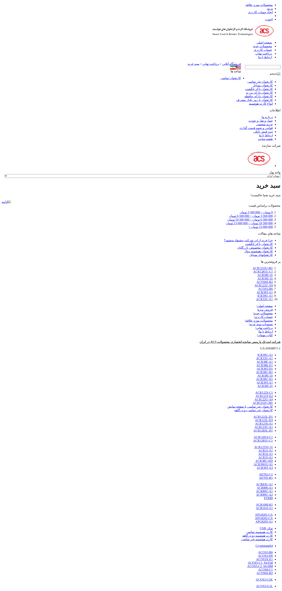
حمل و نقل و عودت (260, 120)
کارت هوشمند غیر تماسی (257, 539)
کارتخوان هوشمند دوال (258, 251)
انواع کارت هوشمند (261, 103)
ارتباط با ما (265, 57)
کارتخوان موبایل (263, 85)
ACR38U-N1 (264, 379)
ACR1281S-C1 (263, 437)
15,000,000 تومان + (260, 226)
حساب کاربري (263, 49)
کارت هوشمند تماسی (259, 532)
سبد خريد (193, 63)
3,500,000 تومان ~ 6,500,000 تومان (251, 216)
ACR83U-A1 (264, 484)
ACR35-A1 (265, 457)
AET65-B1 (266, 477)
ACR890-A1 (265, 487)
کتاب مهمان (265, 335)
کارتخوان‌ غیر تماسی (260, 81)
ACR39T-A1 (265, 292)
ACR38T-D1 (265, 368)
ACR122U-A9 (264, 285)
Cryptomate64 (264, 545)
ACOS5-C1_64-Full (260, 562)
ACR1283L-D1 (263, 430)
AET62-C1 (266, 474)
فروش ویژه (265, 309)
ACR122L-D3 (264, 420)
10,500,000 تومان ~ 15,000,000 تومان (249, 223)
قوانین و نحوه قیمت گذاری (256, 128)
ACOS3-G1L (264, 586)
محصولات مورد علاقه (259, 5)
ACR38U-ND (264, 461)
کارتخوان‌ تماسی (230, 78)
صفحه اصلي (264, 42)
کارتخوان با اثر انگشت (259, 89)
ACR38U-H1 (264, 372)
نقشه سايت (265, 139)
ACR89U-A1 (264, 491)
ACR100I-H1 (264, 504)
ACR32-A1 (265, 454)
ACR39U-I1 (265, 278)
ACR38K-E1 (264, 365)
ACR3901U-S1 (263, 464)
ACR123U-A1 (264, 427)
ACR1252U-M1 (263, 268)
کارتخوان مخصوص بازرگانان (255, 247)
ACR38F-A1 (265, 361)
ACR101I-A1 (264, 508)
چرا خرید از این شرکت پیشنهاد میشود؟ (248, 240)
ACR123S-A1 (264, 423)
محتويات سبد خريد (261, 324)
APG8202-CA (264, 518)
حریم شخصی (264, 124)
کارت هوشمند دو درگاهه (257, 535)
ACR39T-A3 (265, 467)
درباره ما (267, 117)
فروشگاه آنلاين (231, 63)
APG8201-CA (264, 514)
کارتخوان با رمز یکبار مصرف (254, 100)
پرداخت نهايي (263, 53)
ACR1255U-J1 (263, 447)
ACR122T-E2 (264, 396)
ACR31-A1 (265, 450)
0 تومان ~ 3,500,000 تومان (256, 212)
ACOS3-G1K (264, 579)
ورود (270, 8)
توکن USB (266, 528)
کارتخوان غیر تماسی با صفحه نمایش (250, 406)
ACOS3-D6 (265, 555)
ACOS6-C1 (265, 569)
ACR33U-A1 (264, 299)
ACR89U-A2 (264, 494)
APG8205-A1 (264, 521)
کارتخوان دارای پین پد (259, 92)
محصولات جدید (262, 46)
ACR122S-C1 (264, 392)
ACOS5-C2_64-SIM (260, 566)
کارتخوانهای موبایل (261, 255)
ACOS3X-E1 (264, 559)
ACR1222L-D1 (263, 416)
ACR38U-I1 (265, 275)
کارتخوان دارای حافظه (258, 96)
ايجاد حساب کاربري (260, 12)
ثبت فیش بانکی (263, 131)
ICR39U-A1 (265, 295)
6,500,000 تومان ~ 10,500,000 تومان (250, 219)
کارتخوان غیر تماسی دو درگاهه (253, 410)
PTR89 (268, 498)
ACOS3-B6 (265, 289)
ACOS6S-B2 (264, 282)
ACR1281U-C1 (263, 271)
